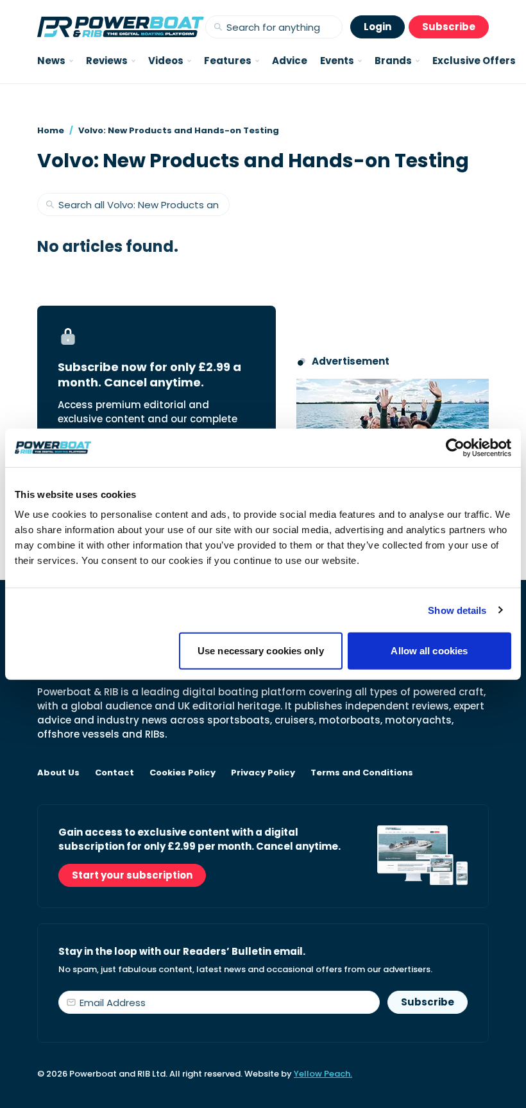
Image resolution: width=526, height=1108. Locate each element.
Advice (289, 60)
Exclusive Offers (474, 60)
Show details (457, 609)
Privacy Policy (263, 773)
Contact (114, 773)
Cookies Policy (182, 773)
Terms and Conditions (361, 773)
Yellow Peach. (323, 1074)
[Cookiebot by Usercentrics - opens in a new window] (455, 447)
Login (377, 26)
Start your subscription (132, 875)
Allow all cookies (429, 650)
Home (50, 130)
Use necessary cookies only (261, 650)
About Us (58, 773)
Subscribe (448, 26)
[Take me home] (120, 27)
